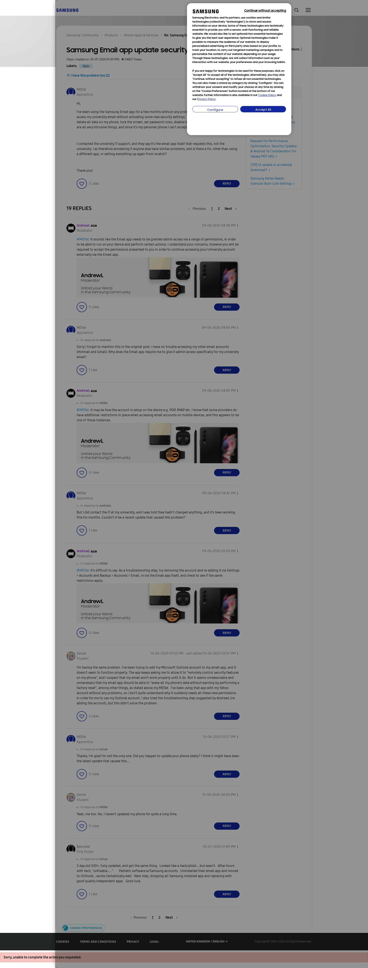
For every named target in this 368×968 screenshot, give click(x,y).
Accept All (263, 110)
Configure (215, 110)
